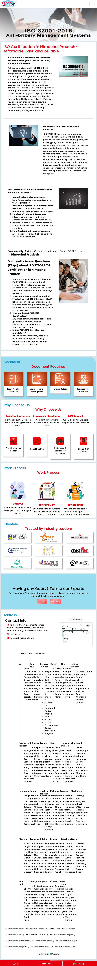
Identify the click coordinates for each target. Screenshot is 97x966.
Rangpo (80, 855)
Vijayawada (81, 674)
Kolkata (69, 889)
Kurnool (79, 685)
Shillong (80, 795)
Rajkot (58, 680)
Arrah (68, 691)
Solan (68, 759)
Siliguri (68, 894)
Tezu (26, 773)
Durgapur (70, 897)
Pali (67, 869)
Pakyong (80, 857)
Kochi (37, 798)
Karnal (48, 722)
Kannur (37, 815)
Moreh (68, 821)
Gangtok (80, 843)
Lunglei (27, 846)
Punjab (58, 872)
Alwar (68, 860)
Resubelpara (82, 812)
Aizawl (27, 843)
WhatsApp (79, 963)
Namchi (79, 846)
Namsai (27, 776)
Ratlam (48, 818)
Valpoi (58, 776)
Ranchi (79, 747)
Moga (58, 866)
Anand (58, 694)
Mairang (80, 809)
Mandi (68, 761)
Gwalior (48, 807)
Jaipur (68, 843)
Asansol (69, 891)
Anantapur (81, 697)
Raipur (37, 747)
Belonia (48, 900)
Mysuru (27, 798)
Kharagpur (70, 905)
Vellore (27, 908)
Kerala (37, 824)
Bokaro (79, 756)
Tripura (48, 914)
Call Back (42, 601)
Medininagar (82, 770)
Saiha (26, 863)
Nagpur (58, 801)
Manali (68, 753)
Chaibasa (81, 773)
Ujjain (47, 809)
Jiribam (69, 818)
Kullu (67, 764)
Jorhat (48, 753)
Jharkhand (81, 776)
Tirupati (80, 682)
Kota (67, 852)
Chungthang (82, 866)
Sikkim (79, 872)
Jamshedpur (82, 750)
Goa (57, 781)
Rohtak (48, 719)
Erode (26, 905)
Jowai (79, 804)
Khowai (48, 903)
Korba (37, 759)
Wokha (37, 863)
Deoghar (80, 761)
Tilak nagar (37, 692)
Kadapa (80, 691)
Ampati (79, 818)
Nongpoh (80, 801)
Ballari (27, 812)
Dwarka (38, 682)
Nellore (79, 680)
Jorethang (81, 863)
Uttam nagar (37, 687)
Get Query (55, 601)
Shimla (68, 750)
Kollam (37, 804)
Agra (26, 694)
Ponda (58, 764)
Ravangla (80, 860)
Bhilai (36, 756)
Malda (68, 903)
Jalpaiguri (70, 908)
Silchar (48, 756)
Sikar (67, 866)
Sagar (48, 812)
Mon (36, 855)
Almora (58, 908)
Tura (78, 798)
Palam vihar (48, 676)
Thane (58, 807)
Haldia (68, 911)
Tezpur (48, 761)
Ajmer (68, 857)
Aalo (26, 770)
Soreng (79, 869)
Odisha (48, 872)
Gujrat (58, 668)
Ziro (25, 759)
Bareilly (27, 697)
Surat (57, 671)
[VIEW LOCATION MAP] (75, 634)
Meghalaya (81, 824)
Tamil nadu (26, 918)
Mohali (58, 857)
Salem (27, 900)
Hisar (47, 716)
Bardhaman (71, 900)
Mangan (80, 852)
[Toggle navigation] (92, 4)
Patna (68, 668)
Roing (26, 767)
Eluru (78, 694)
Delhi (31, 664)
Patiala (58, 852)
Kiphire (37, 869)
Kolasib (27, 855)
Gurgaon (44, 664)
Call (17, 963)
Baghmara (81, 821)
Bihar (67, 697)
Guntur (79, 677)
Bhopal (48, 801)
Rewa (47, 821)
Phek (36, 860)
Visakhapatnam (84, 671)
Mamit (27, 857)
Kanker (37, 773)
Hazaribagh (81, 759)
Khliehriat (80, 815)
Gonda (27, 680)
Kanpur (27, 691)
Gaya (68, 671)
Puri (46, 860)
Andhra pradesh (80, 701)
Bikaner (69, 855)
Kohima (38, 843)
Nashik (58, 804)
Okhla (37, 671)
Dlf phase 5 (48, 697)
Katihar (69, 688)
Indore (48, 798)
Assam (48, 776)
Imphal (68, 795)
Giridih (79, 764)
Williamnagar (82, 807)
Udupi (26, 821)
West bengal (68, 918)
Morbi (58, 697)
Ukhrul (68, 809)
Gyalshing (81, 849)
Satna (48, 815)
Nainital (59, 900)
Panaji (58, 747)
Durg (36, 753)
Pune (57, 798)
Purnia (68, 682)
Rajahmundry (82, 688)
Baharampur (71, 914)
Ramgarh (80, 767)
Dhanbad (80, 753)
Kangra (69, 776)
